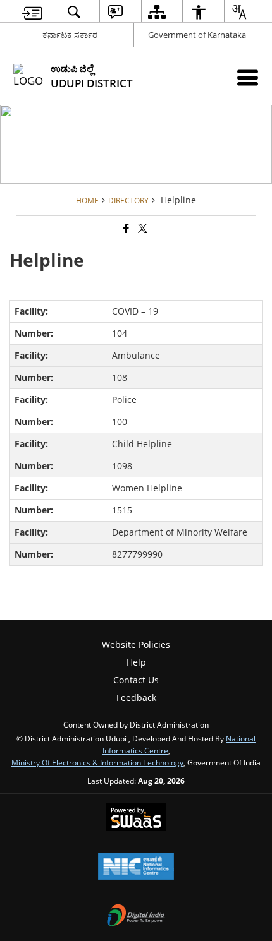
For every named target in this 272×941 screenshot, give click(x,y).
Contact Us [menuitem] (136, 680)
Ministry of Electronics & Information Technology (97, 762)
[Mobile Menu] (248, 77)
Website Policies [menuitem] (136, 644)
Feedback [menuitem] (136, 698)
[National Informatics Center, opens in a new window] (136, 867)
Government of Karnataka (197, 34)
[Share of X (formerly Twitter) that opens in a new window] (142, 228)
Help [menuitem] (136, 662)
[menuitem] (32, 11)
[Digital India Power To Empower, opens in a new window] (136, 916)
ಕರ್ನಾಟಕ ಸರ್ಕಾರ (69, 34)
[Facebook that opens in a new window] (125, 228)
